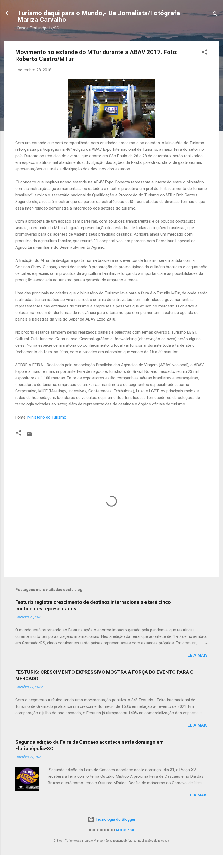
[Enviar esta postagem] (29, 435)
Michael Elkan (125, 830)
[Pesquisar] (215, 15)
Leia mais (197, 655)
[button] (204, 53)
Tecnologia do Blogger (114, 819)
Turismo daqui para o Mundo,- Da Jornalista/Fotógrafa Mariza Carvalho (98, 16)
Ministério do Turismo (46, 417)
